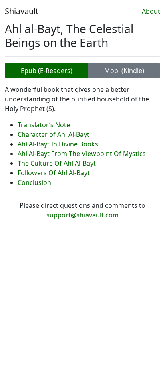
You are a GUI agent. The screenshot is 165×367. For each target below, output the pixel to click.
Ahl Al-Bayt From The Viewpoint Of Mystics (82, 153)
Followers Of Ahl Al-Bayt (54, 172)
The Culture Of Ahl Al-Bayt (57, 163)
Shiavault (21, 11)
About (151, 11)
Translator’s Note (44, 124)
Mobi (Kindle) (124, 70)
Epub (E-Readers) (46, 70)
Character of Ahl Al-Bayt (53, 134)
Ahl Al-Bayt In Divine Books (58, 144)
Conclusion (34, 182)
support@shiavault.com (82, 215)
